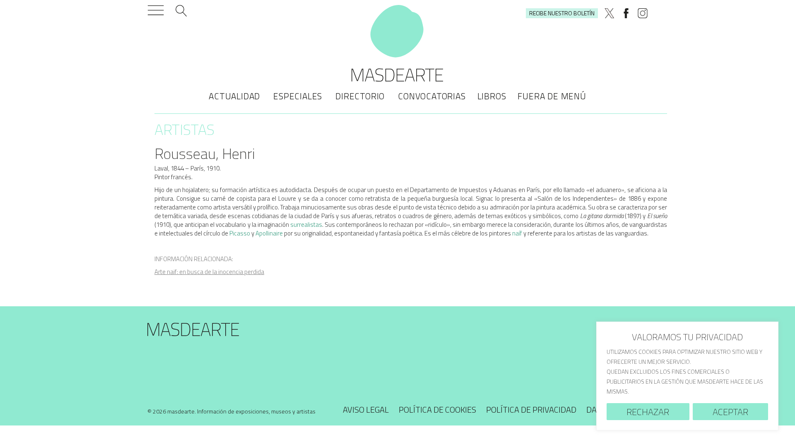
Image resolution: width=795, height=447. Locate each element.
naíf (517, 233)
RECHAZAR (647, 412)
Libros (491, 96)
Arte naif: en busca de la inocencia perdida (209, 271)
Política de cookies (437, 409)
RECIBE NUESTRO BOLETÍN (562, 13)
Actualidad (234, 96)
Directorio (360, 96)
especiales (297, 96)
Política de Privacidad (531, 409)
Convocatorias (431, 96)
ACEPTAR (730, 412)
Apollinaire (269, 233)
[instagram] (643, 13)
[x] (609, 13)
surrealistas (306, 224)
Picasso (239, 233)
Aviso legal (366, 409)
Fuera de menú (552, 96)
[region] (687, 376)
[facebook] (626, 13)
